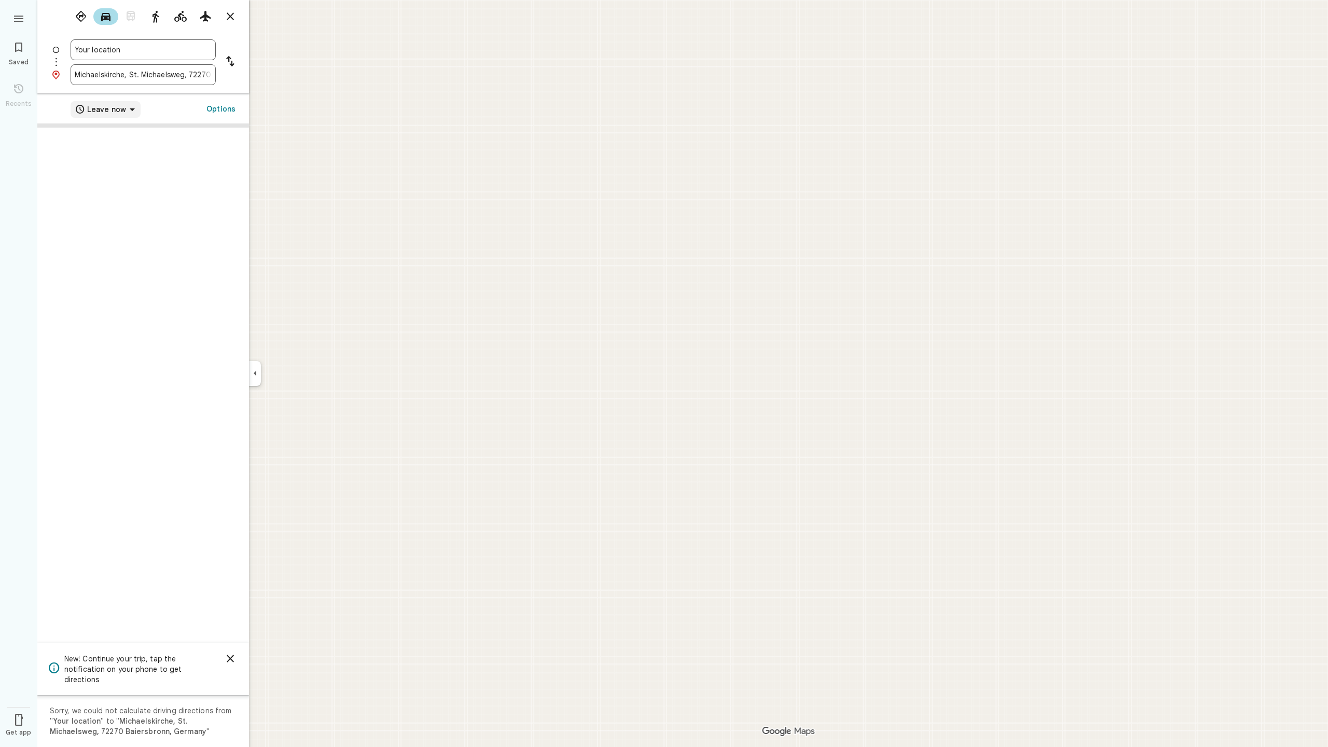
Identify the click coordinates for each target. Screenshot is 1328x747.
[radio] (80, 16)
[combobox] (143, 49)
